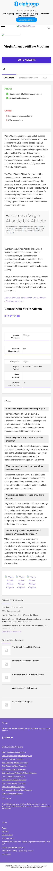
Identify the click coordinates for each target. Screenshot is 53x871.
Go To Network (26, 60)
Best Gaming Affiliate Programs (14, 780)
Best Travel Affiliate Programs (13, 776)
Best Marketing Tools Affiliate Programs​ (17, 790)
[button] (2, 738)
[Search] (49, 28)
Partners (5, 831)
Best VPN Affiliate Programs (12, 759)
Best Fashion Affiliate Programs (14, 766)
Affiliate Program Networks (12, 794)
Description (9, 78)
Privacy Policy (7, 835)
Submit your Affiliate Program (13, 847)
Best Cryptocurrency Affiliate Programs (17, 756)
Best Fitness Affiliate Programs (14, 769)
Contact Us (6, 854)
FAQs (44, 78)
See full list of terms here (11, 632)
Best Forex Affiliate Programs (13, 787)
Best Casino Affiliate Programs (13, 783)
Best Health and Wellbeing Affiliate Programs (19, 773)
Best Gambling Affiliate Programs (14, 763)
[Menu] (3, 28)
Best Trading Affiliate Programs (14, 752)
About (4, 828)
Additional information (28, 78)
